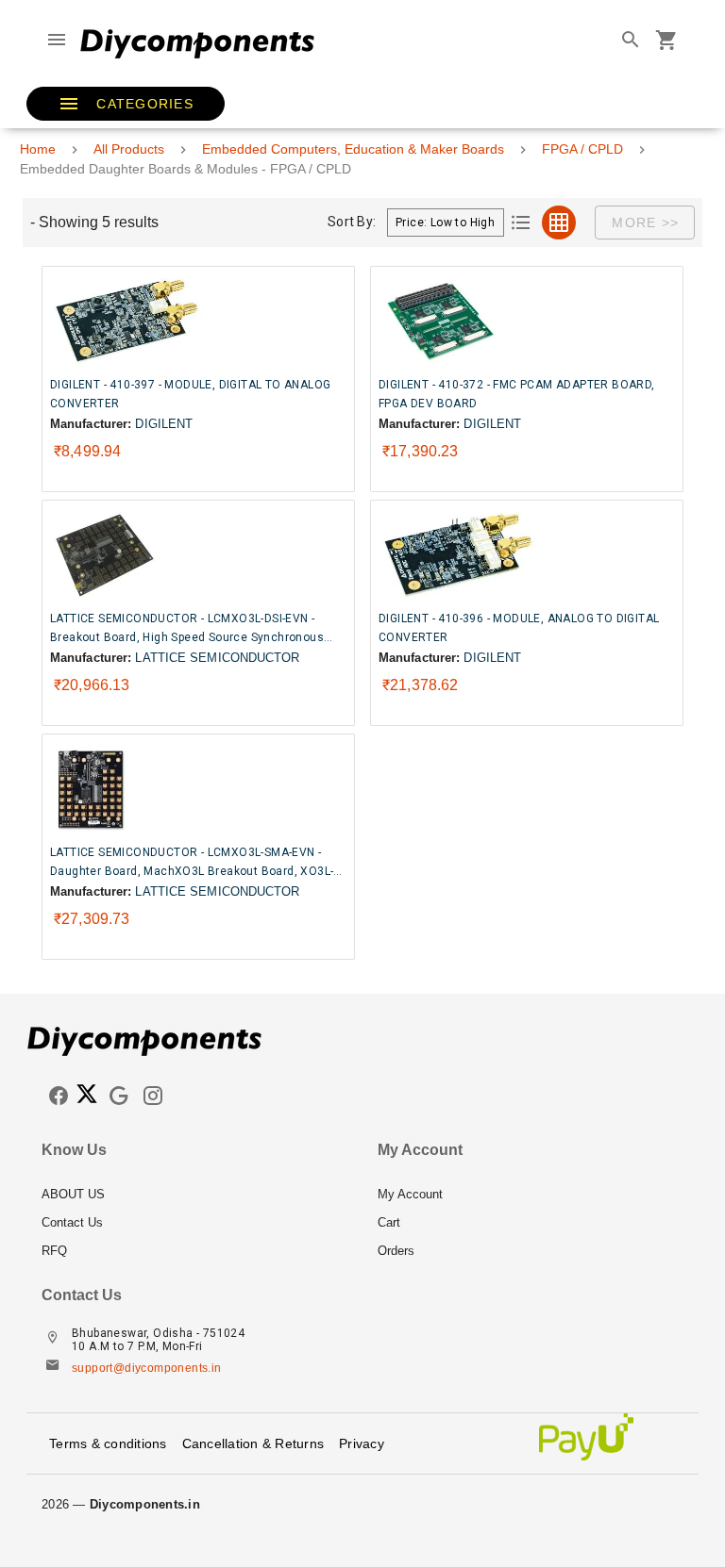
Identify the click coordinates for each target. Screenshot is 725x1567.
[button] (125, 104)
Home (38, 149)
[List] (521, 222)
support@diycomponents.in (147, 1368)
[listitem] (194, 1194)
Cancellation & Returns (253, 1443)
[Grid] (559, 222)
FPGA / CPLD (582, 149)
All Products (128, 149)
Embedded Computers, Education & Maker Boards (353, 149)
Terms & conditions (108, 1443)
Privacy (361, 1443)
